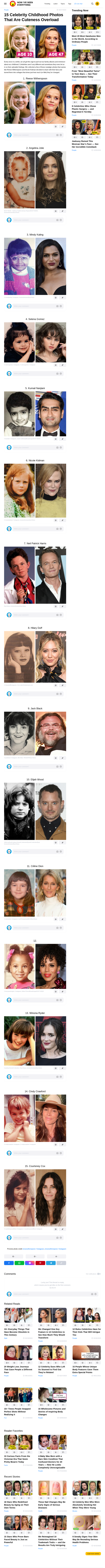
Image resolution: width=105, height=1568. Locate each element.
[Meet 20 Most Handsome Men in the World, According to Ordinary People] (86, 22)
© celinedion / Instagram (11, 919)
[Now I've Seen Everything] (21, 4)
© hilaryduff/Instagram (10, 685)
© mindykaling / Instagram (11, 297)
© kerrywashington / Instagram (12, 991)
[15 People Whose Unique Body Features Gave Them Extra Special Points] (86, 1353)
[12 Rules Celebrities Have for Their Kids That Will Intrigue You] (86, 1316)
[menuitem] (47, 3)
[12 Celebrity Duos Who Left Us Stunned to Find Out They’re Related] (52, 1353)
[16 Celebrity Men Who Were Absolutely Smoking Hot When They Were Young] (86, 1488)
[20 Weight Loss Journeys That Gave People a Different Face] (18, 1353)
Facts (6, 1465)
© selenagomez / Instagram (11, 365)
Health (40, 1511)
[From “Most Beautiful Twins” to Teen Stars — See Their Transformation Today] (86, 57)
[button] (13, 1256)
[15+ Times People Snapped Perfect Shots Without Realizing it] (18, 1395)
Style (5, 1338)
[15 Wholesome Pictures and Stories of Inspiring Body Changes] (52, 1395)
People (6, 10)
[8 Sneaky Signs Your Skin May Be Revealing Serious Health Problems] (86, 1523)
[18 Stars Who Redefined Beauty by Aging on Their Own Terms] (18, 1488)
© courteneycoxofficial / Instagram (13, 1229)
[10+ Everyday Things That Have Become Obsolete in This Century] (18, 1316)
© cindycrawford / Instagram (12, 1144)
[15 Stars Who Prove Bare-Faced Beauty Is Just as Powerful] (18, 1523)
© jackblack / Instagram (10, 758)
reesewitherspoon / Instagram (33, 1249)
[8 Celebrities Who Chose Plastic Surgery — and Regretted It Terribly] (86, 92)
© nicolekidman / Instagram (11, 520)
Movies (74, 1511)
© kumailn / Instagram (10, 438)
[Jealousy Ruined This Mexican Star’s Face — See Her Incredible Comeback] (86, 127)
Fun (5, 1418)
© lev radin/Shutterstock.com (25, 685)
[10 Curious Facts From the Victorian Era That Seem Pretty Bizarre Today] (18, 1443)
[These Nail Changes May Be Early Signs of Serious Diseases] (52, 1488)
